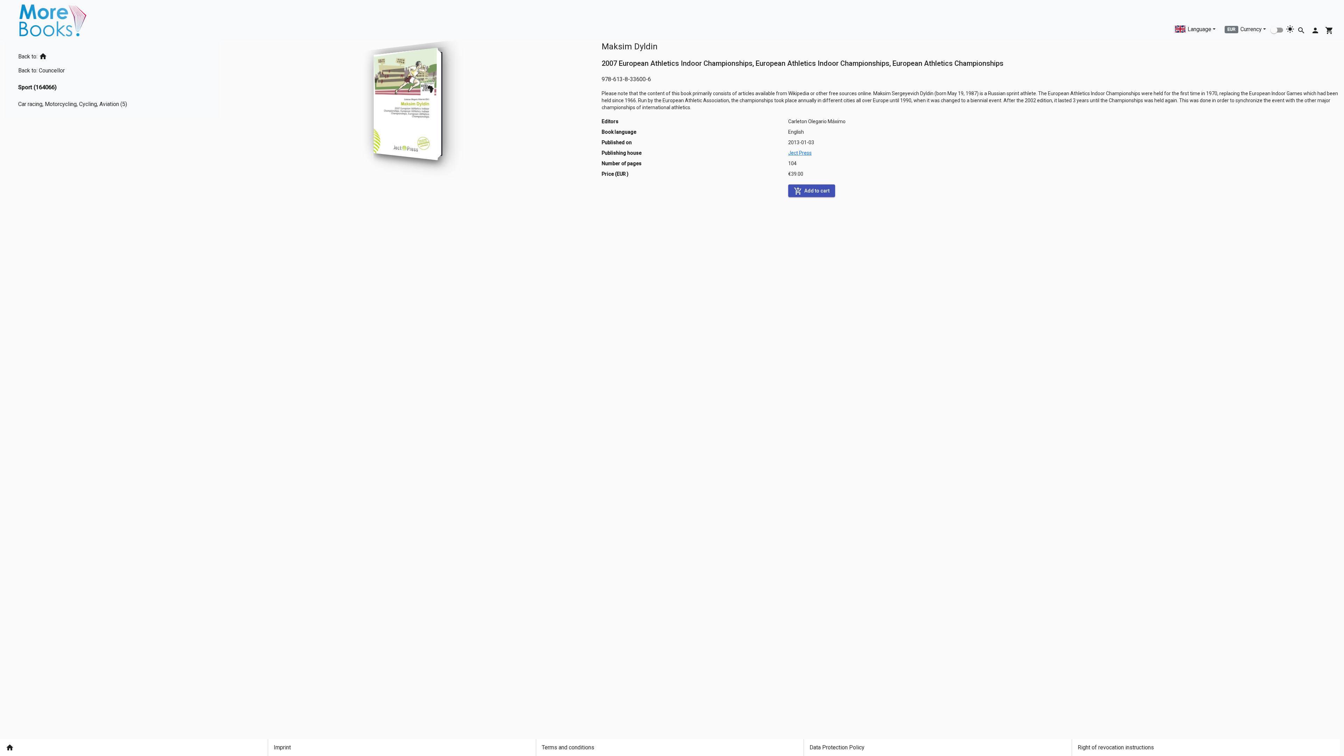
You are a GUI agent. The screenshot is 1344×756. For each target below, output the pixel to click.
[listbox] (75, 79)
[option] (75, 55)
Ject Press (800, 153)
